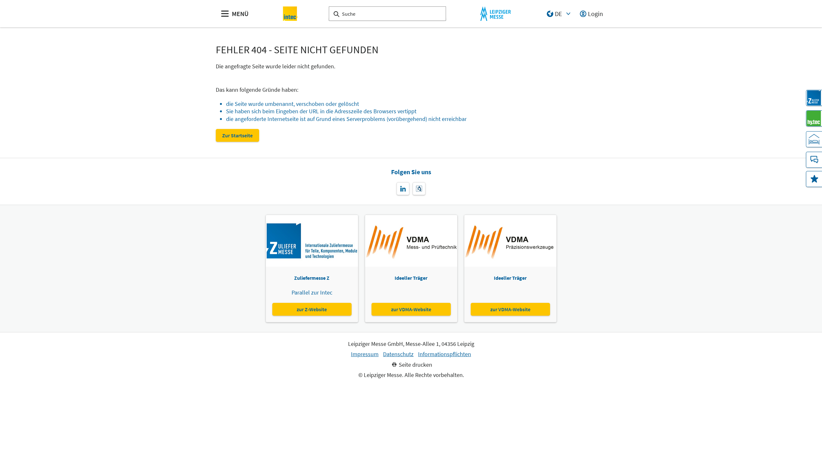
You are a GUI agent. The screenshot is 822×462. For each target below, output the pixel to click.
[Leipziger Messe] (495, 13)
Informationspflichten (444, 354)
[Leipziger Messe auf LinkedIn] (403, 188)
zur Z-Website (312, 309)
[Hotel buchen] (814, 139)
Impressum (365, 354)
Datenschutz (398, 354)
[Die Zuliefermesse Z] (814, 98)
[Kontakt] (814, 160)
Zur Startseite (237, 135)
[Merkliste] (814, 179)
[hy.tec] (814, 118)
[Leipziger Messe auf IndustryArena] (419, 188)
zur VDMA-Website (411, 309)
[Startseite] (290, 13)
